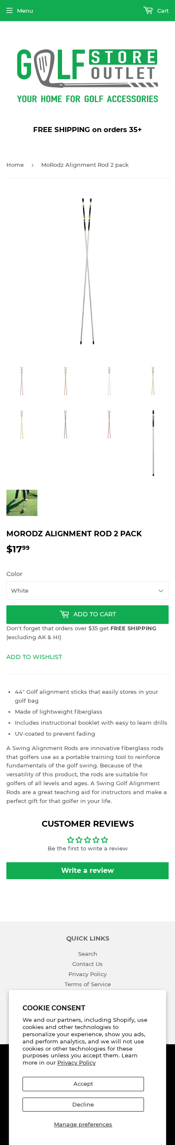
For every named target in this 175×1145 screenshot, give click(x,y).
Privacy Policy (76, 1062)
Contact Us (87, 963)
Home (15, 164)
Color (14, 574)
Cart (162, 10)
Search (87, 953)
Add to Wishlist (34, 657)
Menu (25, 10)
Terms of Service (88, 984)
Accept (83, 1083)
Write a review (87, 870)
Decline (83, 1104)
